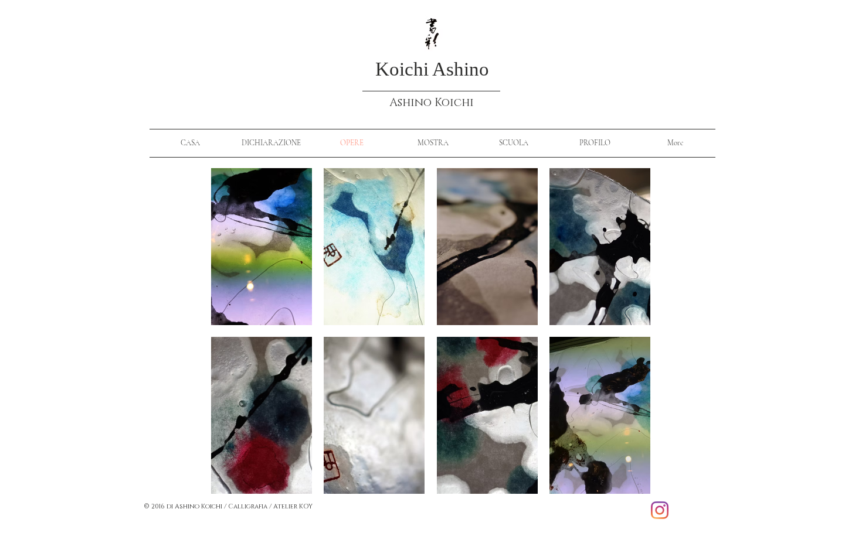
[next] (625, 341)
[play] (626, 484)
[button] (261, 246)
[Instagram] (659, 510)
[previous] (236, 341)
